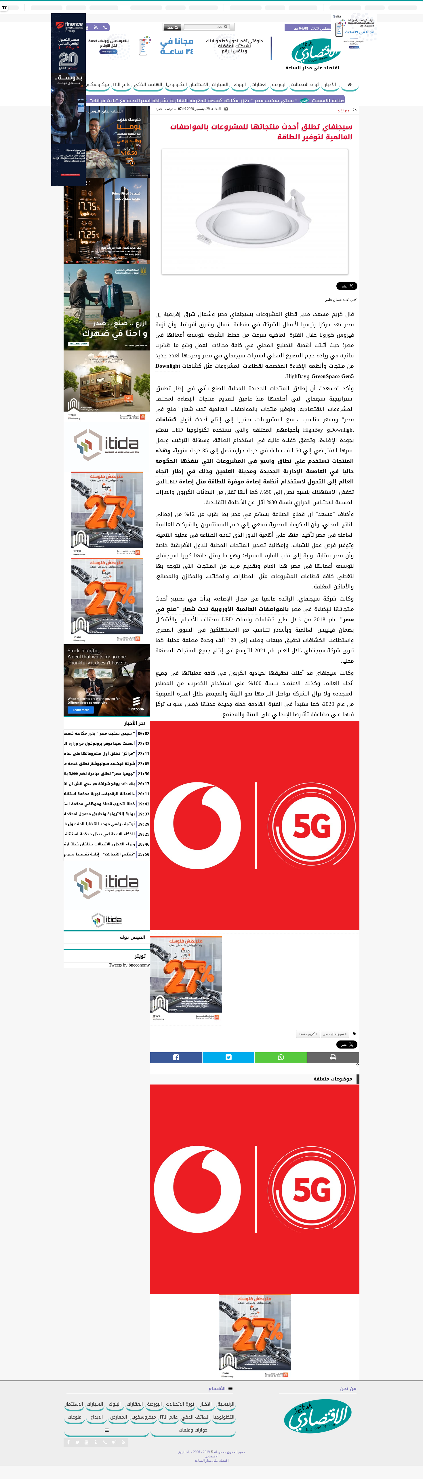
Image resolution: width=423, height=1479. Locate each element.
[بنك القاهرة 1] (186, 981)
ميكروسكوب (97, 84)
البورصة (279, 84)
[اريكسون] (107, 680)
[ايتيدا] (107, 447)
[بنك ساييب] (107, 221)
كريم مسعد (307, 1034)
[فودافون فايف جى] (254, 827)
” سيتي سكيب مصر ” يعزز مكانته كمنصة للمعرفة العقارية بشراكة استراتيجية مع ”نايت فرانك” (232, 100)
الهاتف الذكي (148, 84)
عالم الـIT (121, 84)
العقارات (259, 84)
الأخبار (330, 84)
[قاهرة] (107, 601)
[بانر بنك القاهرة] (107, 515)
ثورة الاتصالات (305, 84)
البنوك (240, 84)
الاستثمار (199, 84)
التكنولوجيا (176, 84)
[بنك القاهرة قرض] (107, 386)
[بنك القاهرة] (107, 142)
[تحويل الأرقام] (354, 49)
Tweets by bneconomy (129, 965)
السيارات (220, 84)
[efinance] (68, 184)
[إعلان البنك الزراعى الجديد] (107, 307)
